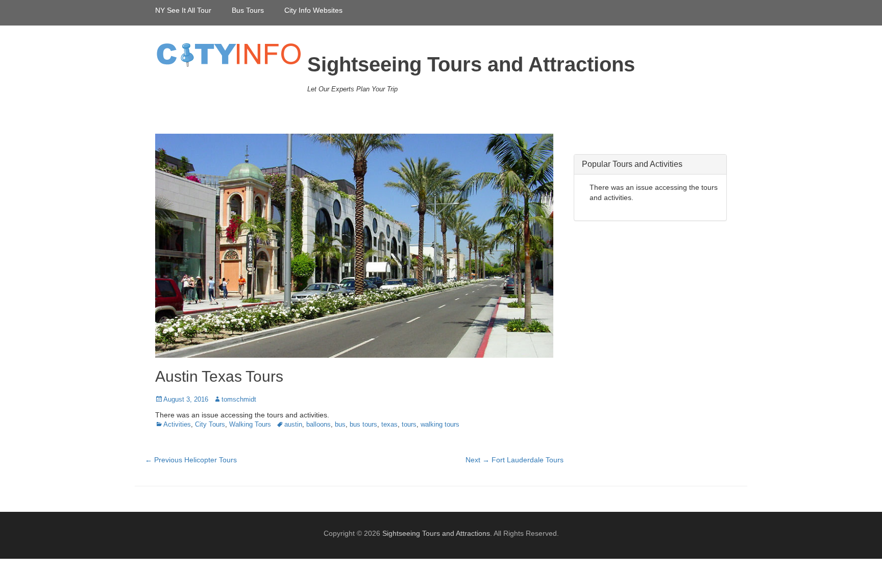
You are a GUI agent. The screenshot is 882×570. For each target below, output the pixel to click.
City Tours (210, 424)
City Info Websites (313, 10)
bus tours (363, 424)
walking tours (440, 424)
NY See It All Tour (183, 10)
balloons (318, 424)
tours (409, 424)
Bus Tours (248, 10)
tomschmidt (239, 399)
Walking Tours (250, 424)
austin (293, 424)
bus (340, 424)
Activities (177, 424)
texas (389, 424)
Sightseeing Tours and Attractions (471, 64)
